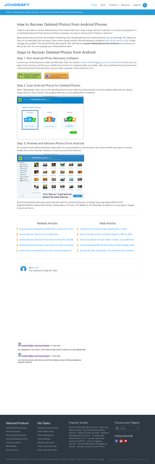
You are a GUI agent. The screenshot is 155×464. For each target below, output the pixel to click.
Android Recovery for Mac (116, 40)
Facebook (116, 441)
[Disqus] (77, 308)
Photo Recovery (13, 431)
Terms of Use (36, 459)
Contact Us (80, 459)
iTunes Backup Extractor (17, 438)
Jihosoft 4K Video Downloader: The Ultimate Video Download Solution (111, 250)
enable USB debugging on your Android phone (102, 62)
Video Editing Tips (46, 435)
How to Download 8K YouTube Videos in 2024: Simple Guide (107, 245)
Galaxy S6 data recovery (89, 432)
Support (137, 5)
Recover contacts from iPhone (91, 446)
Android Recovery (46, 431)
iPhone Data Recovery (16, 435)
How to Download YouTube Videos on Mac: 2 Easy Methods (107, 239)
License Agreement (51, 459)
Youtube (126, 441)
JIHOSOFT (128, 459)
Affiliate (63, 459)
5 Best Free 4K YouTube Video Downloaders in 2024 (103, 229)
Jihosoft (35, 267)
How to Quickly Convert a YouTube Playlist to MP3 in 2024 (106, 234)
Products (113, 5)
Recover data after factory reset (83, 427)
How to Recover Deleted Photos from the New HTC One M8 (46, 239)
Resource (125, 5)
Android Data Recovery (16, 427)
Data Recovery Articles (48, 427)
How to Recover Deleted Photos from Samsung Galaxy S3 (45, 250)
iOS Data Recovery (46, 442)
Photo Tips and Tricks (47, 450)
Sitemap (71, 459)
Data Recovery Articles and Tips (25, 12)
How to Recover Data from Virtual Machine (38, 234)
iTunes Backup (44, 438)
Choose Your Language (95, 459)
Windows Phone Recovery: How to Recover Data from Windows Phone (51, 245)
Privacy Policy (24, 459)
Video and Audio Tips (47, 446)
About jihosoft (11, 459)
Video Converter (13, 442)
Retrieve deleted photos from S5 (89, 434)
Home (95, 5)
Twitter (121, 441)
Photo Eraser (12, 450)
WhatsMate (11, 446)
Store (103, 5)
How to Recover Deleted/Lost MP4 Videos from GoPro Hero (46, 229)
